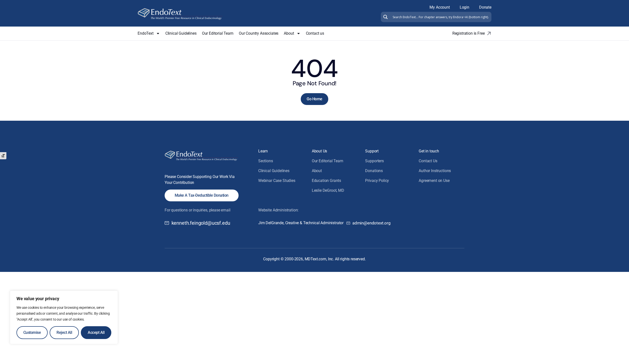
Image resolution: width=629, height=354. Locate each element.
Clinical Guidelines (181, 33)
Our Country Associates (258, 33)
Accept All (96, 332)
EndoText (146, 33)
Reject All (64, 332)
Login (464, 7)
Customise (32, 332)
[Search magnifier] (385, 17)
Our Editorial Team (217, 33)
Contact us (315, 33)
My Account (439, 7)
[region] (64, 317)
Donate (485, 7)
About (289, 33)
